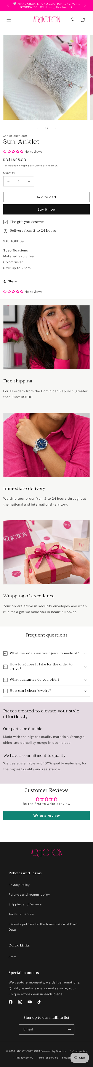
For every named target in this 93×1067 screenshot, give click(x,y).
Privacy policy (24, 1057)
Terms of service (47, 1057)
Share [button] (12, 281)
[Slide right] (56, 128)
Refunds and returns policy (29, 894)
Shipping (24, 165)
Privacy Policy (19, 885)
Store (13, 957)
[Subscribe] (69, 1029)
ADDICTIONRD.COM (28, 1050)
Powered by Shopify (53, 1050)
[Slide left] (37, 128)
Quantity (9, 173)
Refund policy (78, 1051)
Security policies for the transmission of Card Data (43, 926)
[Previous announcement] (8, 5)
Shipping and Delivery (25, 904)
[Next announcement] (85, 5)
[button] (8, 19)
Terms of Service (21, 914)
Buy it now (47, 209)
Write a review (46, 815)
